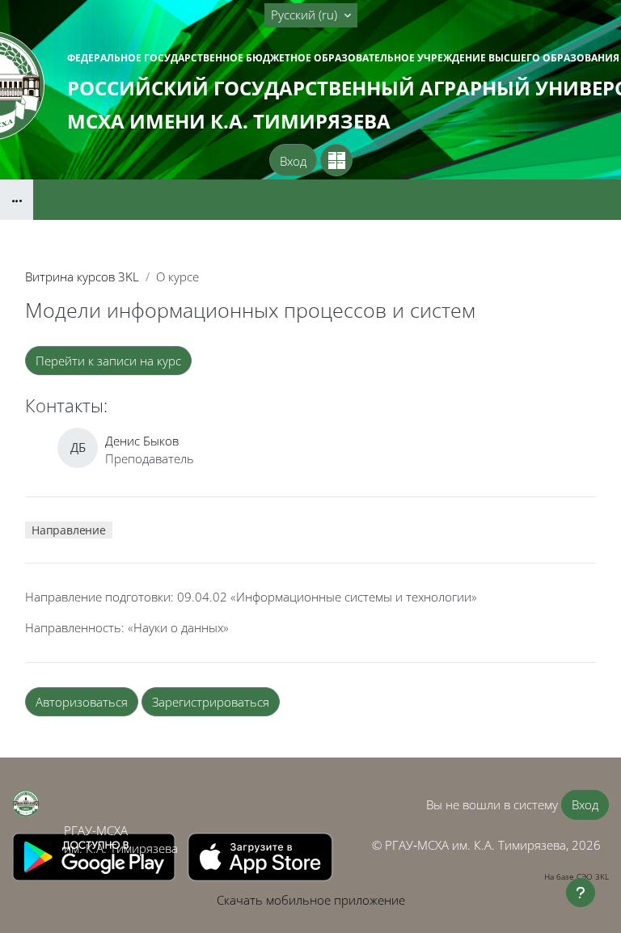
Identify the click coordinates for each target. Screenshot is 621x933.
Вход (293, 161)
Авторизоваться (82, 702)
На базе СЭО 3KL (576, 876)
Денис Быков (142, 441)
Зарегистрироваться (210, 702)
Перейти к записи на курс (108, 361)
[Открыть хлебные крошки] (16, 199)
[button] (310, 15)
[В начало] (26, 803)
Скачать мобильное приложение (311, 900)
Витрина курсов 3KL (82, 276)
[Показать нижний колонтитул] (580, 892)
